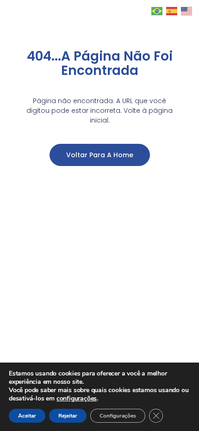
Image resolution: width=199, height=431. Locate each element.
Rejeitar (67, 415)
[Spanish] (172, 10)
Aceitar (27, 415)
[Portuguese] (157, 10)
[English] (187, 10)
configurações (76, 398)
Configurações (118, 415)
